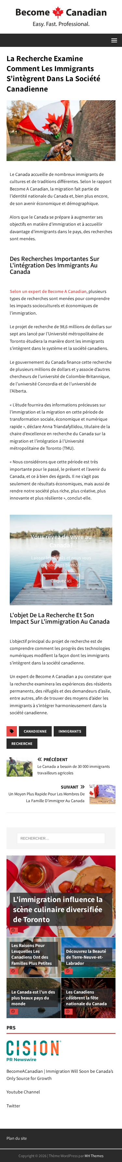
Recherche (22, 743)
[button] (113, 40)
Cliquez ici (61, 580)
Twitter (13, 1106)
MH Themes (94, 1155)
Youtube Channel (23, 1092)
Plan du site (17, 1138)
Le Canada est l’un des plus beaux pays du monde (33, 997)
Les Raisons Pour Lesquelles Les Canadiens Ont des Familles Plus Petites (31, 954)
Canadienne (35, 731)
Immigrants (70, 731)
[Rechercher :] (61, 838)
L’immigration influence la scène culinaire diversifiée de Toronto (58, 909)
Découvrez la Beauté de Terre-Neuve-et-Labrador (86, 957)
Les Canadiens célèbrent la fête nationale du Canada (86, 997)
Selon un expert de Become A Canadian (48, 291)
